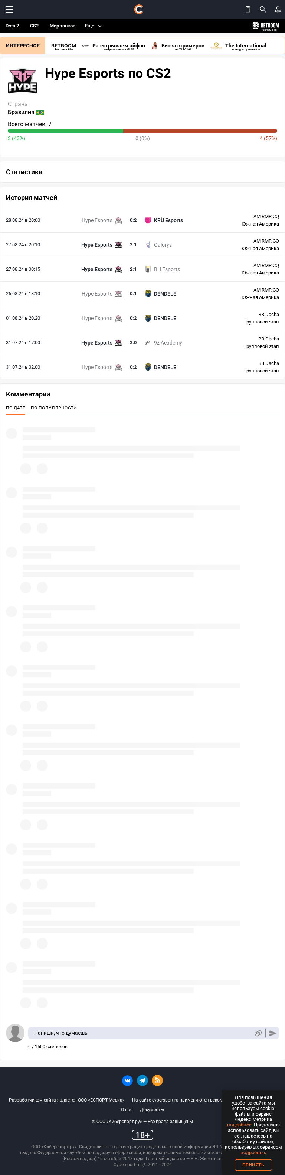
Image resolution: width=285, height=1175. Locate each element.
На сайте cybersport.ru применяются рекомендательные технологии (204, 1100)
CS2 (34, 26)
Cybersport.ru (127, 1164)
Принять (253, 1165)
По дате (15, 408)
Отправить (273, 1033)
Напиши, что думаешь (61, 1033)
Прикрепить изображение (258, 1033)
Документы (152, 1109)
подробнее (239, 1125)
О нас (126, 1109)
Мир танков (62, 26)
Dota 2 (12, 26)
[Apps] (247, 9)
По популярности (54, 408)
